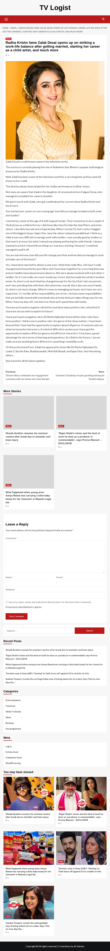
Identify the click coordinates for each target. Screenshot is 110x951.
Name (9, 577)
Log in (9, 746)
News (8, 39)
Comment (12, 538)
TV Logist (55, 7)
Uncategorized (13, 728)
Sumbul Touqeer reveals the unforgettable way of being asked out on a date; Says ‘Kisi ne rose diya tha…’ (53, 681)
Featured (10, 706)
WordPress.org (13, 763)
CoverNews (64, 946)
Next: (80, 375)
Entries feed (12, 752)
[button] (6, 19)
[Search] (103, 19)
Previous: (27, 375)
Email (60, 577)
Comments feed (14, 757)
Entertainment (13, 700)
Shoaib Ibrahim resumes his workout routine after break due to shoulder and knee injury (28, 436)
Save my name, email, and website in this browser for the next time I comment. (50, 602)
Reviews (10, 723)
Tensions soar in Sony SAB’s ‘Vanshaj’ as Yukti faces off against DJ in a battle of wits (47, 673)
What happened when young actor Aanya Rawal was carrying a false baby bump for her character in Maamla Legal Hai (54, 666)
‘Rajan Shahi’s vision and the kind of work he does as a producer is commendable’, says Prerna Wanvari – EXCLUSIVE (51, 657)
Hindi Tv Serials (13, 711)
